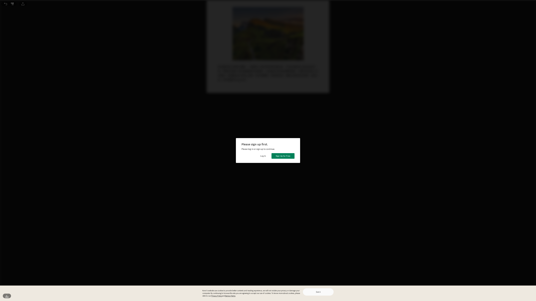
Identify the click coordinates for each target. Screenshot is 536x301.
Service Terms (230, 296)
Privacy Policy (216, 296)
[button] (5, 4)
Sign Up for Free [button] (283, 156)
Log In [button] (263, 156)
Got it (318, 292)
